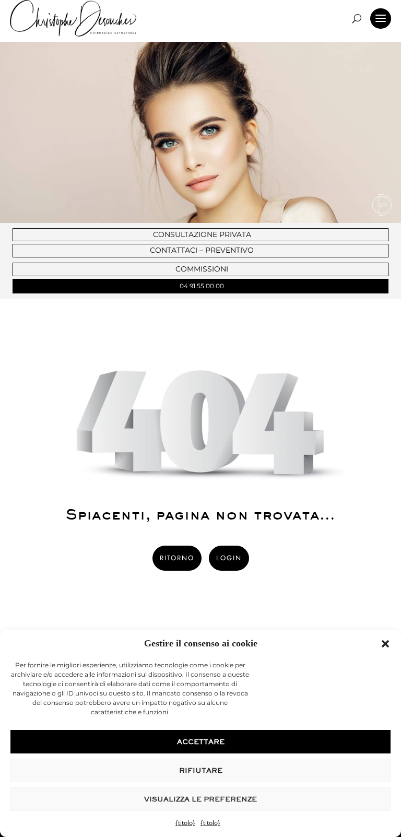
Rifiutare (200, 770)
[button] (385, 644)
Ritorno (177, 558)
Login (229, 558)
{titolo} (185, 822)
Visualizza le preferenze (200, 799)
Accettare (201, 742)
